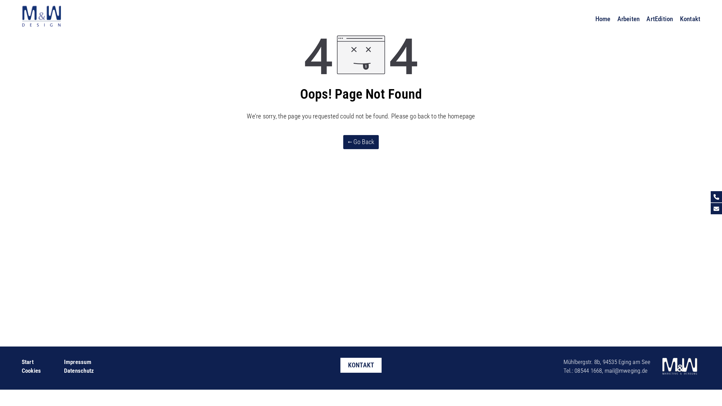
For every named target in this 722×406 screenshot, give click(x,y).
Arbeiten (628, 19)
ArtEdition (659, 19)
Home (603, 19)
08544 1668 (588, 370)
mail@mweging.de (626, 370)
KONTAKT (361, 365)
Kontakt (690, 19)
